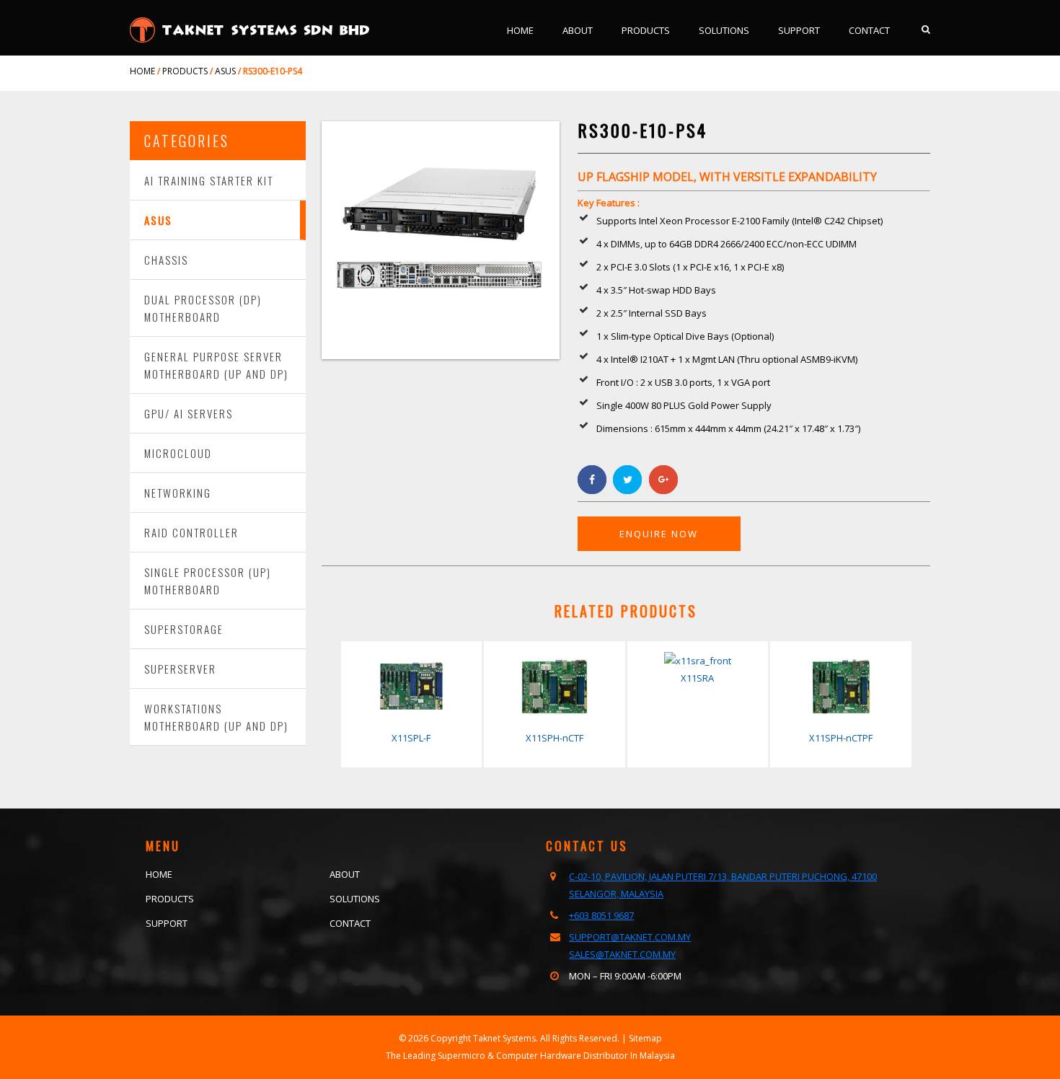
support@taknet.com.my (630, 936)
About (577, 30)
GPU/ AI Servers (188, 413)
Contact (869, 30)
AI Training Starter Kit (208, 180)
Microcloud (178, 453)
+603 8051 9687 (601, 915)
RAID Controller (191, 532)
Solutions (724, 30)
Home (520, 30)
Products (646, 30)
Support (799, 30)
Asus (158, 220)
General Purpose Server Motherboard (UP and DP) (216, 365)
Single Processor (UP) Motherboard (207, 580)
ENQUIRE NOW (658, 533)
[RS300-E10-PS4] (441, 355)
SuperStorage (184, 629)
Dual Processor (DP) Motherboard (203, 308)
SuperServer (180, 669)
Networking (177, 493)
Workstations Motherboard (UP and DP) (216, 717)
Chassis (166, 260)
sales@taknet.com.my (622, 954)
